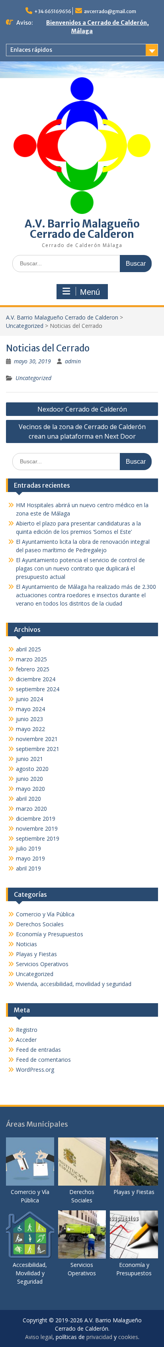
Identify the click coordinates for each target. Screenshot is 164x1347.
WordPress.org (35, 1069)
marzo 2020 (31, 808)
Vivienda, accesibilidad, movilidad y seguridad (73, 984)
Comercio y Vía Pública (45, 914)
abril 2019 (28, 868)
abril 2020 (28, 798)
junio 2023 (29, 719)
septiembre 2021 (37, 749)
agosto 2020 (32, 769)
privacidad (99, 1337)
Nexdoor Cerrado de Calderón (82, 409)
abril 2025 (28, 649)
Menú (90, 292)
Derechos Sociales (40, 924)
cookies (128, 1337)
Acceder (26, 1039)
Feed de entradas (38, 1049)
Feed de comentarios (43, 1059)
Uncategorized (24, 325)
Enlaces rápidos (31, 49)
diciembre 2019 (35, 818)
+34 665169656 (52, 11)
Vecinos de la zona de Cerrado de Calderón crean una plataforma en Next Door (82, 431)
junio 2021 (29, 759)
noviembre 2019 (37, 828)
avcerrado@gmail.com (110, 11)
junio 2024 (29, 699)
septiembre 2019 (37, 838)
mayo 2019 (30, 858)
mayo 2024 (30, 709)
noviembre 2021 (37, 739)
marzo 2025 (31, 659)
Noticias (26, 944)
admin (73, 361)
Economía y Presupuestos (49, 934)
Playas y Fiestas (36, 954)
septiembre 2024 (37, 689)
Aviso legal (39, 1337)
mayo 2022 (30, 729)
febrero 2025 (32, 669)
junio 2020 (29, 778)
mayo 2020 (30, 788)
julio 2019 (28, 848)
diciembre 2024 (35, 679)
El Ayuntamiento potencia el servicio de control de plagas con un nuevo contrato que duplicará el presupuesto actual (80, 568)
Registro (26, 1029)
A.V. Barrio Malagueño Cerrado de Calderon (82, 229)
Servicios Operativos (42, 964)
